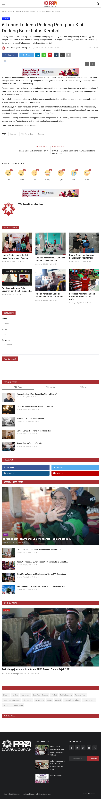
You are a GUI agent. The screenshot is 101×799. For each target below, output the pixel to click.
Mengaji (58, 700)
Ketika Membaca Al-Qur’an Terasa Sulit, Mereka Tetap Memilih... (42, 562)
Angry (61, 180)
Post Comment (10, 359)
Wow (87, 180)
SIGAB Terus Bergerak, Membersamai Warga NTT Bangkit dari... (42, 574)
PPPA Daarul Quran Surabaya (12, 674)
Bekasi (49, 700)
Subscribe (93, 758)
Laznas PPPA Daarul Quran (13, 705)
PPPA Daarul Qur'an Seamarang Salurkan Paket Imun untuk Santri (73, 152)
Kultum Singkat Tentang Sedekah (30, 443)
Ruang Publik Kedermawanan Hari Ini (33, 151)
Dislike (21, 180)
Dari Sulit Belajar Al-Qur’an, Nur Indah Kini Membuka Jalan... (41, 550)
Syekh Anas (39, 700)
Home (4, 11)
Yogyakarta (25, 695)
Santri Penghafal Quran (11, 700)
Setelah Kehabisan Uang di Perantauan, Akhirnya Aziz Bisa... (50, 295)
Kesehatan (11, 11)
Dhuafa (5, 695)
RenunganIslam (88, 700)
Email (4, 329)
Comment (6, 340)
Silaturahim (28, 700)
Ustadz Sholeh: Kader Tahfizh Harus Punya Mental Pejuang (15, 256)
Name (4, 319)
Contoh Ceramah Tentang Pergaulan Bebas (34, 431)
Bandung (41, 134)
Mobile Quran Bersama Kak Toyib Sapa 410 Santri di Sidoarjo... (57, 751)
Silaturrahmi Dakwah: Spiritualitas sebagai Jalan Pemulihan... (35, 669)
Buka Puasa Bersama (40, 695)
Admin (4, 261)
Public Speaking (66, 695)
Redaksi (19, 397)
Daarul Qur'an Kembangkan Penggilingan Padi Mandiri (81, 256)
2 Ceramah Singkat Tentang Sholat (30, 419)
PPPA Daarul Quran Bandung (17, 48)
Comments (9, 313)
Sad (73, 180)
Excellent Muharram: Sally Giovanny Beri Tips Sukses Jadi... (17, 289)
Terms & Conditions (90, 794)
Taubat (54, 695)
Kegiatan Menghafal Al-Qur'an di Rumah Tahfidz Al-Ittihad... (50, 259)
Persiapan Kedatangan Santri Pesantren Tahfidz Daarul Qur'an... (82, 296)
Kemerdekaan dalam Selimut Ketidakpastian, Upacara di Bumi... (42, 586)
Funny (47, 180)
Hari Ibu (15, 695)
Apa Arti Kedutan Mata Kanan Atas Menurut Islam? (37, 394)
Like (8, 180)
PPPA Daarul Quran (27, 134)
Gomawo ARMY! (56, 775)
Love (34, 180)
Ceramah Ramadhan (72, 700)
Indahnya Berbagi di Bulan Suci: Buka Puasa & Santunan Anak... (57, 765)
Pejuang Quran (80, 695)
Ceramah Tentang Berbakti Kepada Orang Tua (35, 406)
